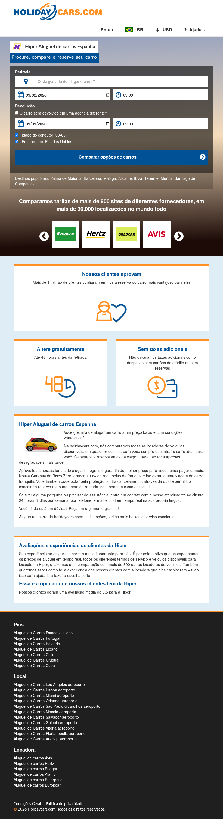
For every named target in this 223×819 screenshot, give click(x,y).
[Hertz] (96, 233)
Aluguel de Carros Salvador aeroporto (46, 717)
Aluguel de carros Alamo (35, 774)
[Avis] (157, 233)
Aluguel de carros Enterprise (38, 779)
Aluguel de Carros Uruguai (36, 660)
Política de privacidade (64, 804)
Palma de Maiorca (66, 178)
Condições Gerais (29, 804)
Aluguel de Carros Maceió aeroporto (45, 711)
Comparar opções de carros (142, 157)
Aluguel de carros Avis (33, 758)
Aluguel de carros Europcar (37, 785)
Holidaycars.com (41, 809)
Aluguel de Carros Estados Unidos (43, 632)
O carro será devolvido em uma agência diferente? (62, 113)
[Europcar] (65, 233)
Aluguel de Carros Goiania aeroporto (45, 722)
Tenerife (151, 178)
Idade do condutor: (42, 135)
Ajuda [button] (196, 29)
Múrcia (166, 178)
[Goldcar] (126, 233)
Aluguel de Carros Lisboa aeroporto (44, 690)
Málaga (109, 178)
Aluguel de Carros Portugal (37, 638)
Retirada (22, 72)
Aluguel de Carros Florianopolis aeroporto (50, 733)
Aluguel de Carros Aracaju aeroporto (45, 738)
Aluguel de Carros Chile (34, 654)
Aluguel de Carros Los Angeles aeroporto (49, 684)
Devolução (25, 106)
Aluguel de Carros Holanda (37, 643)
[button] (136, 29)
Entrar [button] (107, 29)
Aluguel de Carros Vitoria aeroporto (44, 728)
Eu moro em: (45, 141)
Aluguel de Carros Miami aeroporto (44, 695)
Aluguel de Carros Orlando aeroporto (46, 700)
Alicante (125, 178)
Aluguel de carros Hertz (34, 763)
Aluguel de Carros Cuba (34, 665)
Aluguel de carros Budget (35, 768)
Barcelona (92, 178)
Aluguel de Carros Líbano (36, 649)
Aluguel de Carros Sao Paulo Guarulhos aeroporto (57, 706)
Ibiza (138, 178)
